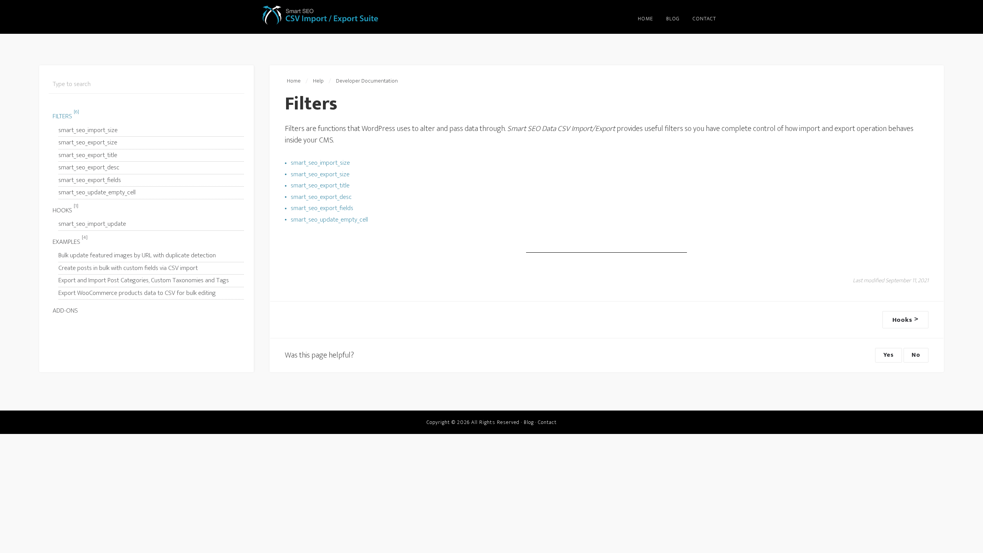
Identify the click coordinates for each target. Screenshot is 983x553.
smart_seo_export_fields (89, 180)
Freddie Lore (321, 15)
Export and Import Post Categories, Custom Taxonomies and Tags (143, 280)
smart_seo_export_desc (88, 167)
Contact (547, 422)
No (916, 355)
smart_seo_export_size (87, 142)
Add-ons (65, 310)
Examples (70, 241)
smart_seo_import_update (92, 224)
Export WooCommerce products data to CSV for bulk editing (137, 293)
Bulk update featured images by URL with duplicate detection (137, 255)
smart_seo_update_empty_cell (97, 192)
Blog (529, 422)
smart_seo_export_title (87, 155)
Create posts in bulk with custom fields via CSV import (128, 268)
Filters (66, 115)
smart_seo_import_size (87, 130)
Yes (888, 355)
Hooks (65, 209)
